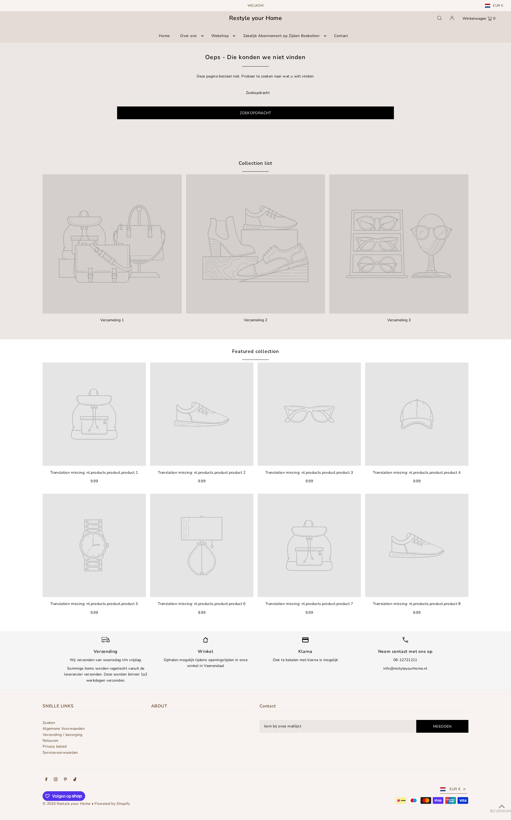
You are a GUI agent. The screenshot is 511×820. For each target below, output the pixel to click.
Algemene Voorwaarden (64, 728)
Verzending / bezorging (63, 734)
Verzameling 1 (112, 320)
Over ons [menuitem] (188, 35)
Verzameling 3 (399, 320)
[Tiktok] (74, 780)
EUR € (498, 6)
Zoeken (49, 722)
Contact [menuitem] (341, 35)
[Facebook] (46, 780)
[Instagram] (55, 780)
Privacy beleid (55, 746)
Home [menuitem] (164, 35)
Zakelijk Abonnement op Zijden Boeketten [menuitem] (281, 35)
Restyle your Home (255, 18)
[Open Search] (439, 18)
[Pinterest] (65, 780)
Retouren (51, 740)
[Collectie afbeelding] (112, 244)
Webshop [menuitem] (220, 35)
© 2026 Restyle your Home (66, 803)
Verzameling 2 (255, 320)
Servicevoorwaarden (60, 752)
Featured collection (255, 351)
